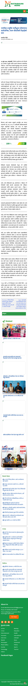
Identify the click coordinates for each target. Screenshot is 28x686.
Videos (3, 652)
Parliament (17, 642)
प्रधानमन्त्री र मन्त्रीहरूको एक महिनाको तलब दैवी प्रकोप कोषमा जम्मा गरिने (13, 516)
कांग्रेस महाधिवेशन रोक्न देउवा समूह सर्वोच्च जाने (13, 435)
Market (3, 640)
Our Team (14, 617)
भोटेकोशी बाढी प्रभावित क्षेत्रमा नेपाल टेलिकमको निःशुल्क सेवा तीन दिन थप (14, 490)
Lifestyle (16, 638)
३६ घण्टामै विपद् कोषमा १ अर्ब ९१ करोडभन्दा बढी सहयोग (13, 480)
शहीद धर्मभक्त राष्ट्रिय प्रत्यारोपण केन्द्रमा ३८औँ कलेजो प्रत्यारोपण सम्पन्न (13, 494)
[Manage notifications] (25, 683)
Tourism (16, 649)
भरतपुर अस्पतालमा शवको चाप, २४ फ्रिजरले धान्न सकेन (13, 485)
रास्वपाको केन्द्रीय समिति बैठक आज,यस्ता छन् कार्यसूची (13, 416)
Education (16, 631)
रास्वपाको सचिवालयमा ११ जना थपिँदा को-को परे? (13, 396)
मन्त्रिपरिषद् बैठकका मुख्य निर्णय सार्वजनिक (14, 512)
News (15, 640)
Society (3, 647)
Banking (16, 628)
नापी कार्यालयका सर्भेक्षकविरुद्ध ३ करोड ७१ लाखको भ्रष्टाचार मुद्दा (13, 499)
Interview (3, 638)
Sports (16, 647)
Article (3, 628)
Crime (2, 631)
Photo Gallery (4, 645)
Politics (16, 645)
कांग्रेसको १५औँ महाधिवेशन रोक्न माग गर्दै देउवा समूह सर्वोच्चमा (13, 377)
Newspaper (4, 642)
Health (16, 633)
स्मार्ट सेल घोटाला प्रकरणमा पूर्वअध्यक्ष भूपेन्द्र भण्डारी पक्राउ (13, 533)
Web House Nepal (22, 684)
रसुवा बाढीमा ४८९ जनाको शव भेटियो (12, 520)
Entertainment (5, 633)
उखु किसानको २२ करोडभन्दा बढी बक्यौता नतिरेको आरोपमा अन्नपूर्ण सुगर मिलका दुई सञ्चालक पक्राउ (13, 538)
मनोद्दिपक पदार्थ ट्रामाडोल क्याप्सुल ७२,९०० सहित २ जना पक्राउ (13, 550)
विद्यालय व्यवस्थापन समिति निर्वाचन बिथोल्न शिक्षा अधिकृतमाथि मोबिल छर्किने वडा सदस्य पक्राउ (13, 545)
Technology (4, 649)
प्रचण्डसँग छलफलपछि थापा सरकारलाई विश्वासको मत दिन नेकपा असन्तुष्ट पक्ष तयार (12, 357)
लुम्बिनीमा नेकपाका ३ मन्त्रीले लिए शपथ (11, 339)
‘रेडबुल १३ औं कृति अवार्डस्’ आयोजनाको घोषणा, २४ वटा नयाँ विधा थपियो (14, 508)
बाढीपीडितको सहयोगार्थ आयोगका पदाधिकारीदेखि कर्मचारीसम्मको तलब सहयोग (13, 504)
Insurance (3, 635)
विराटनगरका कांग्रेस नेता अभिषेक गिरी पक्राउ (14, 554)
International (17, 635)
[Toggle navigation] (24, 11)
